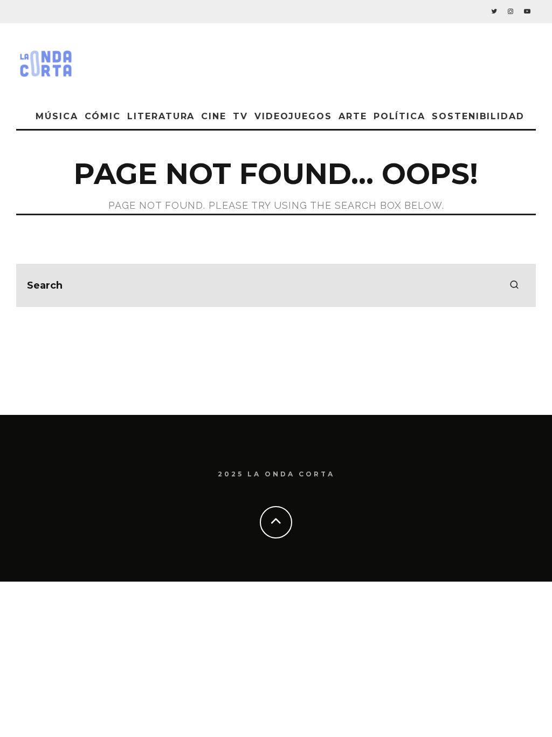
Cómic (103, 116)
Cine (213, 116)
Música (57, 116)
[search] (514, 285)
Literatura (161, 116)
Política (399, 116)
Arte (353, 116)
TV (240, 116)
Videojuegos (293, 116)
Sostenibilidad (478, 116)
